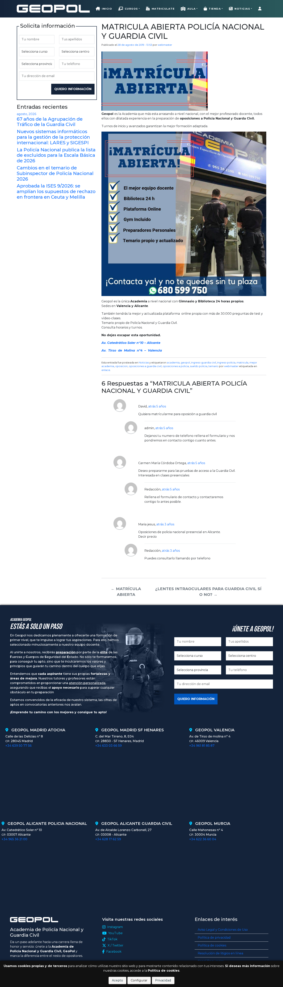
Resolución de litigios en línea (220, 953)
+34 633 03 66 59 (108, 745)
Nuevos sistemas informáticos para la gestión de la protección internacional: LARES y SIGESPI (53, 137)
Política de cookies (212, 945)
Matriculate (163, 8)
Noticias (242, 8)
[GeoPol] (53, 8)
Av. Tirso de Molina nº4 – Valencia (131, 350)
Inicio (107, 8)
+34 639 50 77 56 (18, 745)
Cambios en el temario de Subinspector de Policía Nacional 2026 (55, 173)
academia (173, 362)
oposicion (121, 366)
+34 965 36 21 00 (14, 839)
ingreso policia (226, 362)
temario (213, 366)
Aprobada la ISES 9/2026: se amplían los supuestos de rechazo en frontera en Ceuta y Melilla (56, 191)
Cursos (131, 8)
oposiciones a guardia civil (145, 366)
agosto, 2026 (26, 114)
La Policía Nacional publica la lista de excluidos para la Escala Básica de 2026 (56, 155)
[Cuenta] (261, 8)
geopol (185, 362)
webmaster (165, 44)
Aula (191, 8)
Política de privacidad (214, 937)
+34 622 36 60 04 (202, 839)
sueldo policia (198, 366)
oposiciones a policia (176, 366)
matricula (242, 362)
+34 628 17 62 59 (108, 839)
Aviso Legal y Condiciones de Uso (223, 929)
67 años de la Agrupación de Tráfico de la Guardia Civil (50, 121)
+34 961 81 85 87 (201, 745)
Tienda (215, 8)
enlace (105, 370)
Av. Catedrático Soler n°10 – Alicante (130, 343)
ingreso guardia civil (203, 362)
